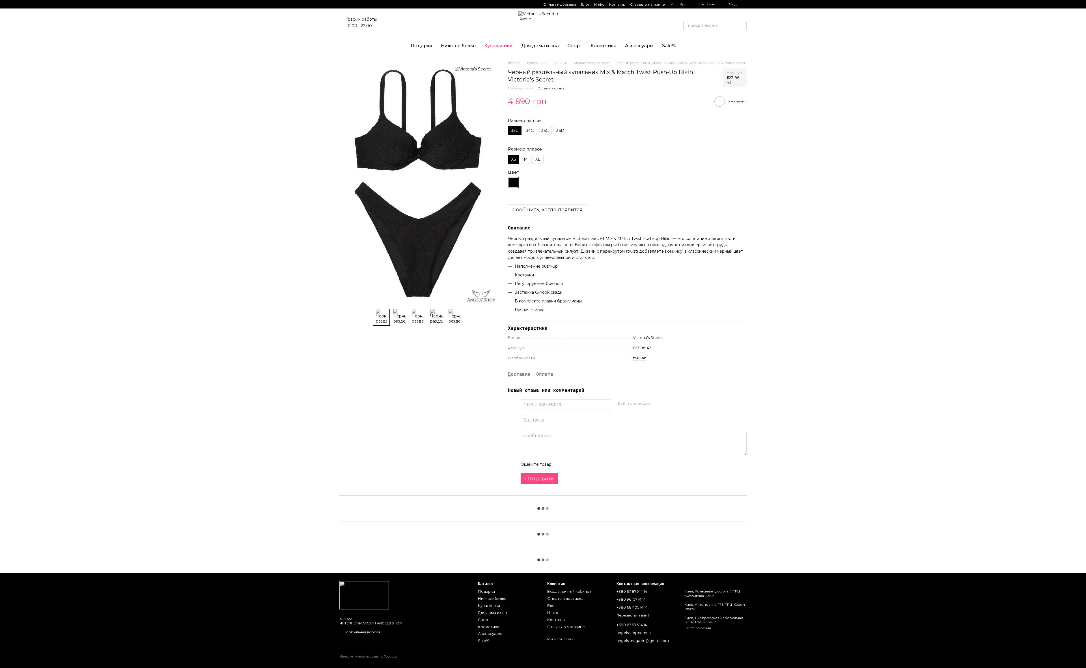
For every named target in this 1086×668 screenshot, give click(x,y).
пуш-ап (639, 358)
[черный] (513, 182)
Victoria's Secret (648, 337)
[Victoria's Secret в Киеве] (364, 595)
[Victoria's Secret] (472, 69)
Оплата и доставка (559, 4)
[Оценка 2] (569, 464)
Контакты (617, 4)
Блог (585, 4)
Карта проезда (697, 628)
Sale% (669, 45)
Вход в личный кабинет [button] (569, 591)
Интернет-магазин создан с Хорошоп (368, 656)
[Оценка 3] (578, 464)
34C (530, 130)
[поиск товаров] (742, 25)
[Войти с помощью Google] (665, 403)
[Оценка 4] (587, 464)
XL (537, 159)
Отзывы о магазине (647, 4)
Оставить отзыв (550, 88)
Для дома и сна (540, 45)
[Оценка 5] (597, 464)
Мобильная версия (362, 632)
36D (560, 130)
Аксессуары (639, 45)
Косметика (604, 45)
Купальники (498, 45)
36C (545, 130)
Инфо (599, 4)
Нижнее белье (458, 45)
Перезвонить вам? (633, 615)
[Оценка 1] (560, 464)
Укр (674, 4)
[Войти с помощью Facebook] (656, 403)
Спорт (574, 45)
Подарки (421, 45)
